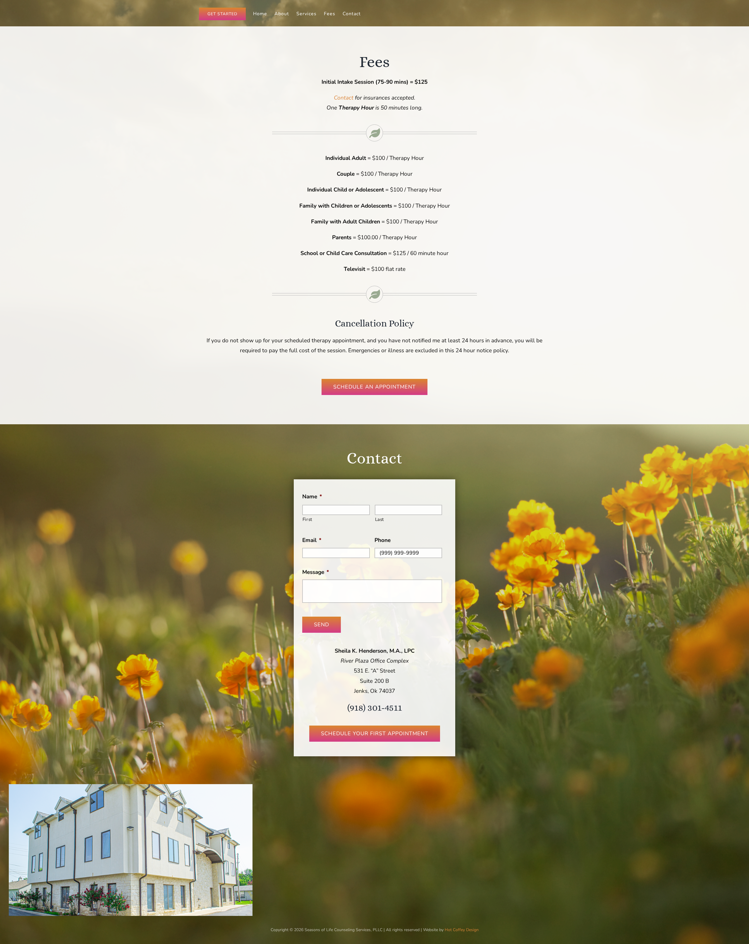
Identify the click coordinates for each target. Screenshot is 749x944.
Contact (344, 98)
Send (321, 624)
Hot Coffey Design (462, 930)
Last (379, 519)
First (307, 519)
